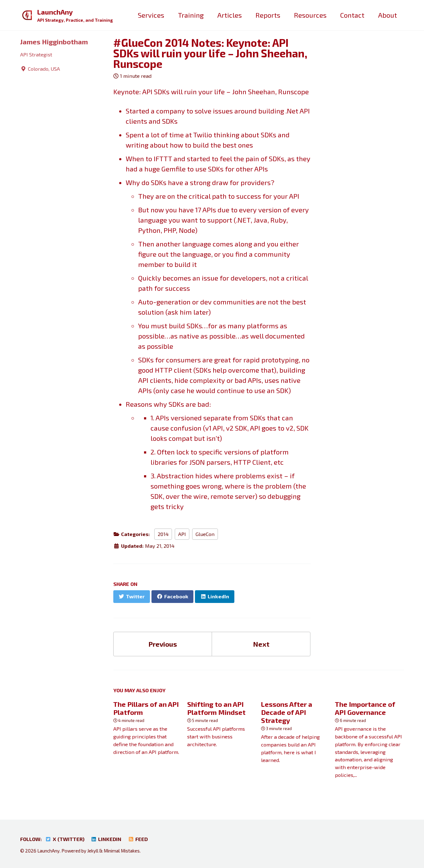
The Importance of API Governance (365, 708)
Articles (229, 15)
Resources (310, 15)
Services (151, 15)
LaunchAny (75, 15)
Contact (352, 15)
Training (191, 15)
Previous (162, 644)
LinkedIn (109, 839)
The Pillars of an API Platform (146, 708)
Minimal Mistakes (122, 850)
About (387, 15)
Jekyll (92, 850)
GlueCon (205, 534)
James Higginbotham (54, 42)
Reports (267, 15)
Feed (141, 839)
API (182, 534)
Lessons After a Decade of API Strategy (286, 712)
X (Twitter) (68, 839)
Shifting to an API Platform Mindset (216, 708)
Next (261, 644)
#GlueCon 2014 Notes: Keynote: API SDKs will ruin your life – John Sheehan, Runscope (210, 53)
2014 (163, 534)
